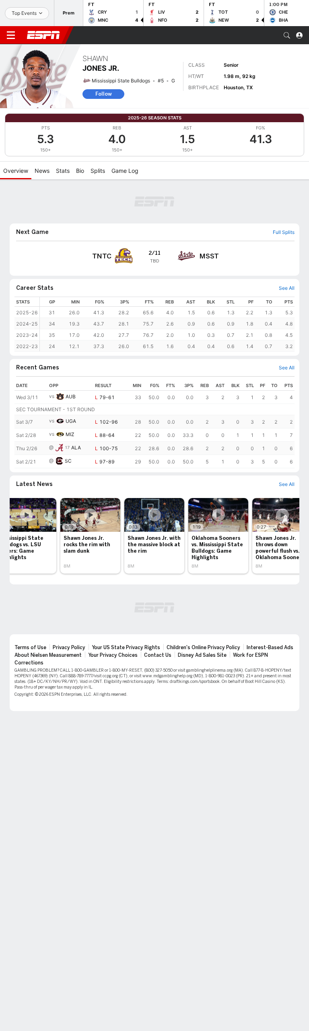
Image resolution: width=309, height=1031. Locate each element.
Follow (103, 94)
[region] (167, 324)
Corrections (28, 663)
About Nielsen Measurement (48, 655)
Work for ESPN (250, 655)
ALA (76, 448)
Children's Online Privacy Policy (203, 647)
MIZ (70, 434)
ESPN (43, 35)
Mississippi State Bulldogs (121, 81)
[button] (287, 35)
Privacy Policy (69, 647)
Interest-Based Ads (270, 647)
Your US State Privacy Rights (126, 647)
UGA (71, 421)
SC (68, 461)
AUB (71, 397)
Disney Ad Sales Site (202, 655)
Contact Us (157, 655)
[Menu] (11, 35)
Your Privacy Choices (113, 655)
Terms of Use (30, 647)
